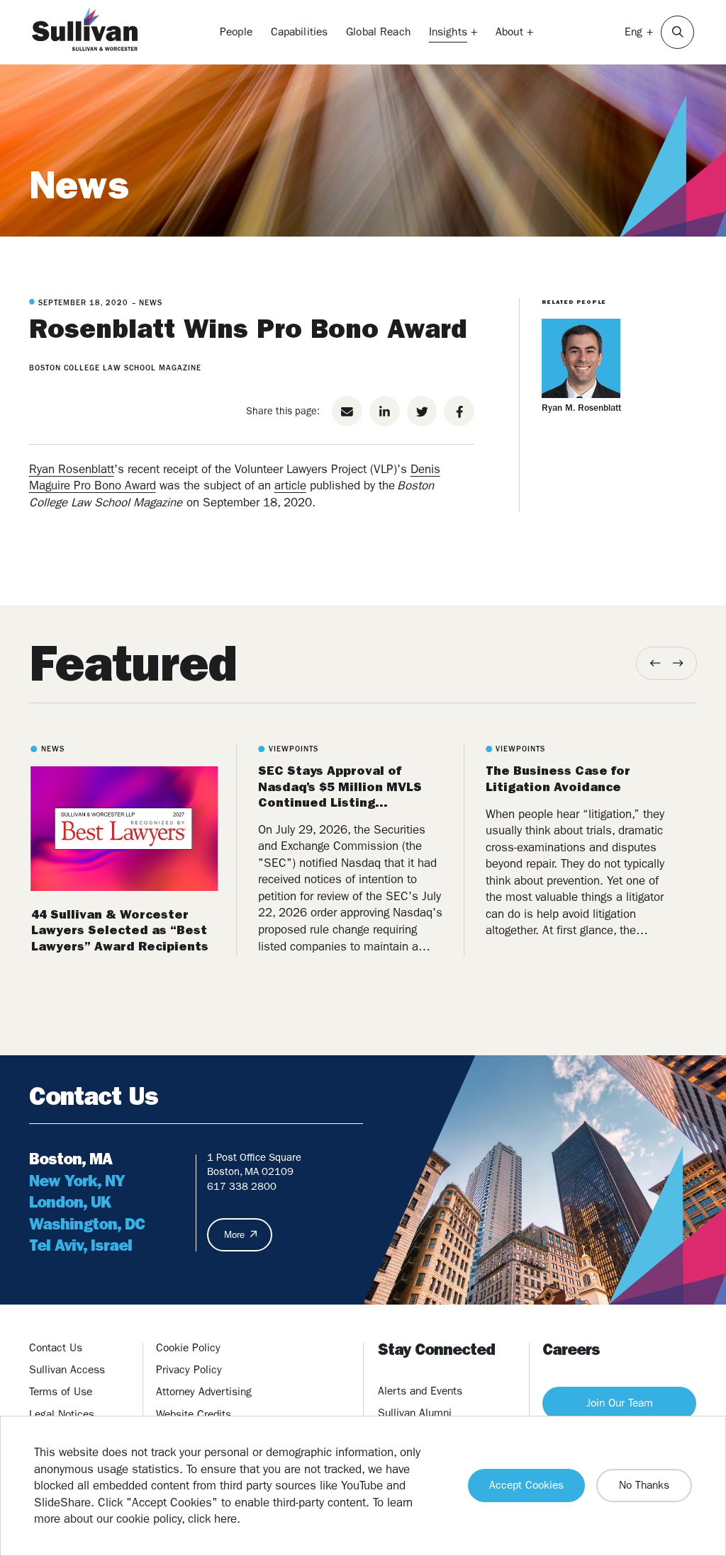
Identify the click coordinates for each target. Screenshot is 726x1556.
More (234, 1235)
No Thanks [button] (644, 1485)
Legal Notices (61, 1414)
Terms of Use (60, 1391)
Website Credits (193, 1414)
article (290, 485)
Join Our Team (619, 1403)
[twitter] (422, 411)
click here (212, 1518)
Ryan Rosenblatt (71, 469)
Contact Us (55, 1347)
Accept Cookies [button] (526, 1485)
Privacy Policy (189, 1369)
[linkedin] (384, 411)
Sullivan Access (67, 1369)
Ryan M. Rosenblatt (581, 407)
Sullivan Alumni (415, 1413)
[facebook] (459, 411)
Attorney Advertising (204, 1391)
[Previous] (655, 663)
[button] (677, 32)
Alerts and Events (420, 1391)
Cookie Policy (188, 1347)
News (79, 185)
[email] (347, 411)
